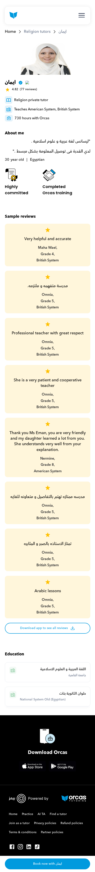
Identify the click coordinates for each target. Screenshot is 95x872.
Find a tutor (58, 814)
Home (10, 31)
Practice (27, 814)
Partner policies (52, 832)
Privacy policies (45, 823)
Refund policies (72, 823)
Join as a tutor (19, 823)
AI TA (41, 814)
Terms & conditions (22, 832)
